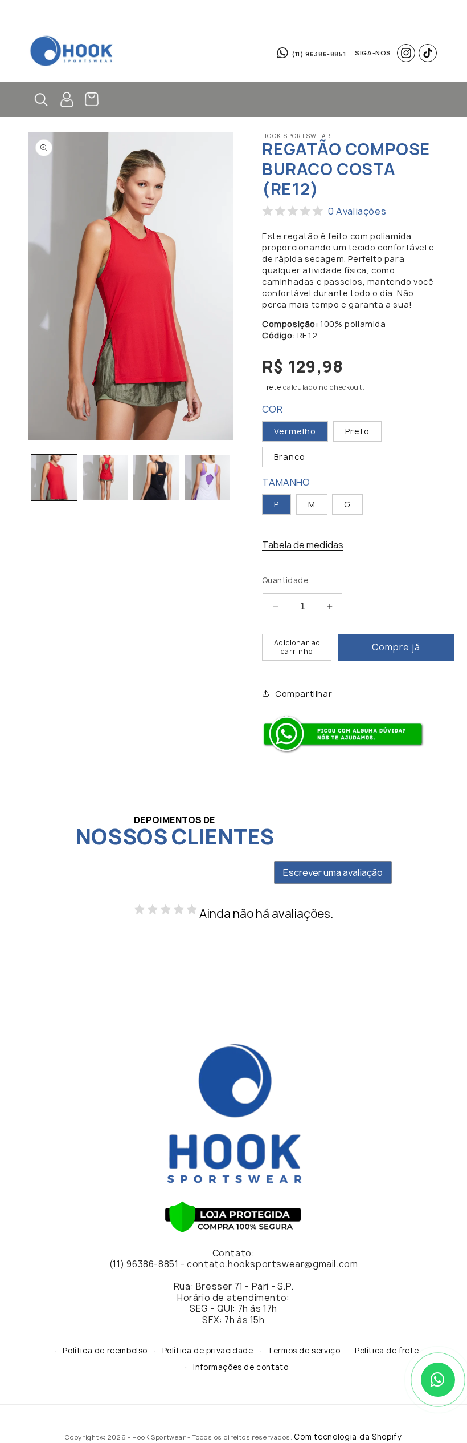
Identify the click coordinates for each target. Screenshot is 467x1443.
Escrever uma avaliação (333, 872)
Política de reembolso (105, 1350)
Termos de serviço (304, 1350)
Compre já (396, 647)
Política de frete (387, 1350)
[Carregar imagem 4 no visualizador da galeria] (156, 477)
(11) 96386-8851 (319, 54)
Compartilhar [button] (303, 693)
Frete (271, 387)
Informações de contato (240, 1367)
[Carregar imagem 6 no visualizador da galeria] (207, 477)
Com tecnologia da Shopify (348, 1437)
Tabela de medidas (302, 545)
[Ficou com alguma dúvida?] (345, 751)
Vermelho (295, 431)
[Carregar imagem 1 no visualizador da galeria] (54, 477)
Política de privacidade (207, 1350)
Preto (357, 431)
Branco (289, 456)
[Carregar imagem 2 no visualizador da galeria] (105, 477)
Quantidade (285, 580)
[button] (230, 17)
